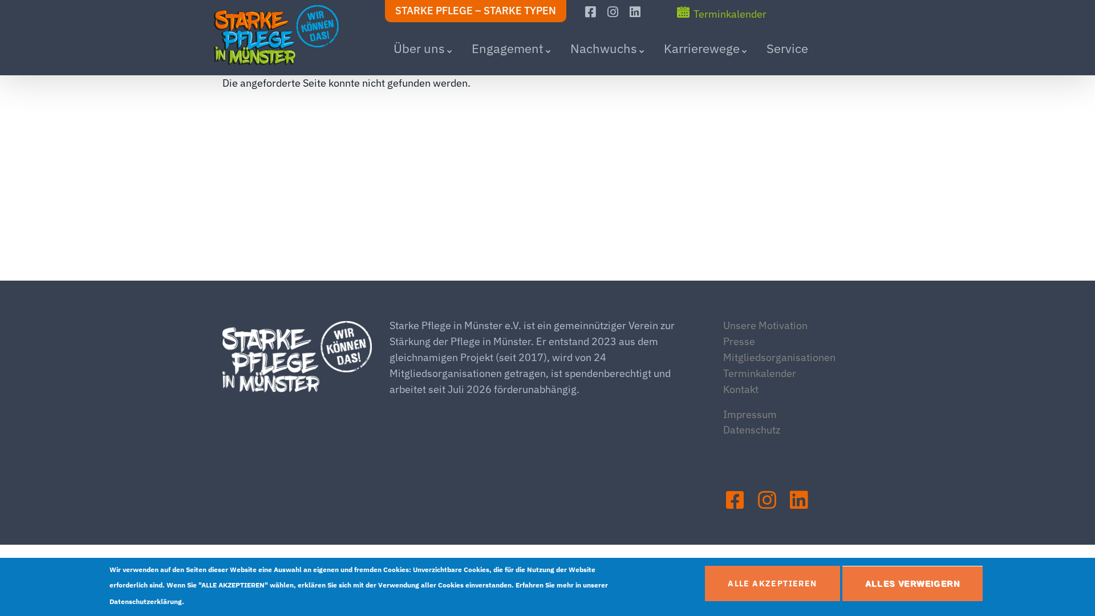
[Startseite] (285, 35)
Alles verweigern (912, 583)
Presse (739, 341)
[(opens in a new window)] (592, 12)
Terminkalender (730, 14)
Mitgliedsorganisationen (779, 357)
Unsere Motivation (765, 325)
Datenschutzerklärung (146, 601)
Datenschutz (751, 429)
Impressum (750, 414)
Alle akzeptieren (772, 583)
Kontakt (741, 389)
